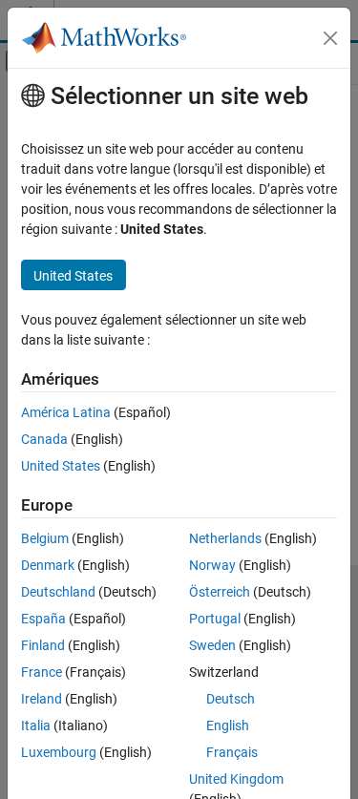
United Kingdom (236, 779)
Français (232, 752)
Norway (212, 565)
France (41, 672)
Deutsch (230, 698)
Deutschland (58, 591)
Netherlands (225, 538)
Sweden (212, 645)
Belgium (45, 538)
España (43, 618)
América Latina (66, 412)
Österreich (219, 591)
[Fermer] (330, 38)
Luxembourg (58, 752)
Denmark (47, 565)
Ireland (41, 698)
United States (60, 465)
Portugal (215, 618)
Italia (36, 725)
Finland (43, 645)
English (227, 725)
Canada (44, 439)
